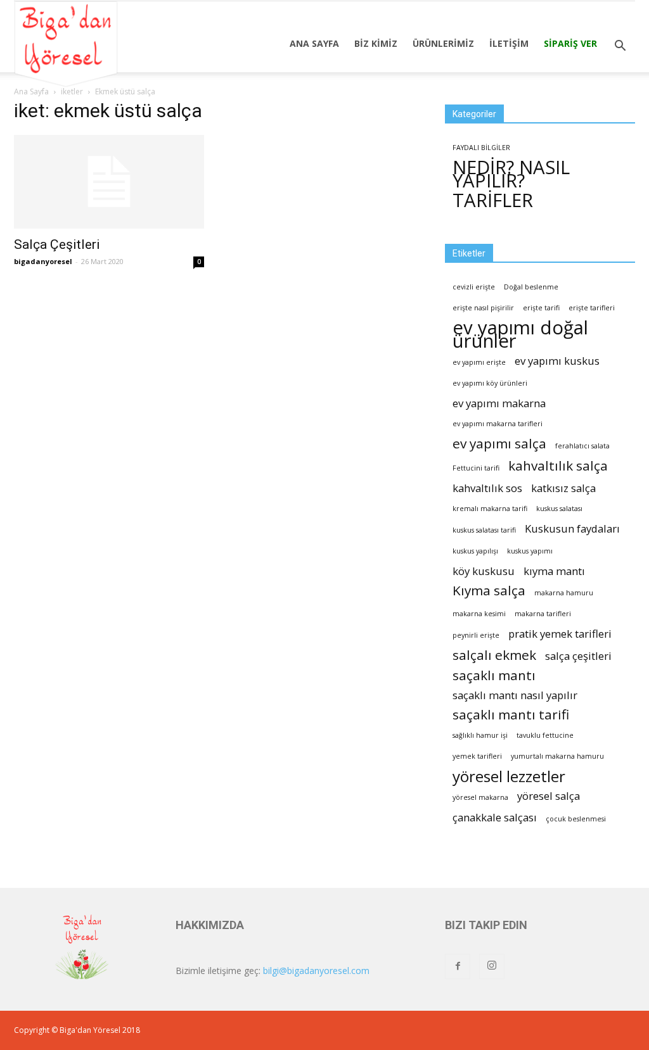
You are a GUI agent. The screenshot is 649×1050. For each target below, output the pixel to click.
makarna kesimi (479, 613)
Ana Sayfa (31, 91)
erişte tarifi (541, 307)
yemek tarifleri (477, 756)
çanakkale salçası (495, 817)
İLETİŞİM (509, 43)
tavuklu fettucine (545, 735)
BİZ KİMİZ (375, 43)
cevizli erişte (474, 286)
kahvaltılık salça (558, 465)
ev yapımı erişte (479, 362)
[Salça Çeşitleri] (109, 182)
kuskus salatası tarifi (484, 530)
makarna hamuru (563, 592)
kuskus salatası (559, 508)
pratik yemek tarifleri (560, 633)
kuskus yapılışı (475, 551)
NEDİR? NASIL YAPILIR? (511, 174)
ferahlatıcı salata (582, 445)
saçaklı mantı (494, 675)
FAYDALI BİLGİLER (481, 147)
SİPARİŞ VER (570, 43)
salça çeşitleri (578, 655)
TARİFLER (493, 200)
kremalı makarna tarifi (490, 508)
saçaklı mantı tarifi (511, 714)
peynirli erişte (476, 635)
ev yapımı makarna (499, 403)
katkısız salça (563, 488)
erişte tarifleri (592, 307)
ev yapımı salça (499, 443)
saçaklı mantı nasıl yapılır (515, 695)
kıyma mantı (554, 571)
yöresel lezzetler (509, 776)
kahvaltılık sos (487, 488)
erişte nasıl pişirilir (483, 307)
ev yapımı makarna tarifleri (498, 423)
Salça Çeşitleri (57, 244)
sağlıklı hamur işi (480, 735)
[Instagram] (491, 966)
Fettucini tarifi (476, 468)
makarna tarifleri (543, 613)
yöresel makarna (480, 797)
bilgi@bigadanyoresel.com (316, 971)
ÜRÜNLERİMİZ (443, 43)
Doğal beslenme (531, 286)
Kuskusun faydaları (572, 528)
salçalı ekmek (494, 655)
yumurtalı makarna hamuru (557, 756)
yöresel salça (548, 795)
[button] (620, 46)
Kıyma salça (489, 590)
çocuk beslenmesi (576, 818)
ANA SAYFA (314, 43)
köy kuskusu (484, 571)
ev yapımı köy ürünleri (490, 383)
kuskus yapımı (530, 551)
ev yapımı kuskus (557, 360)
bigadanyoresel (43, 261)
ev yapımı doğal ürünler (520, 334)
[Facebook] (457, 966)
